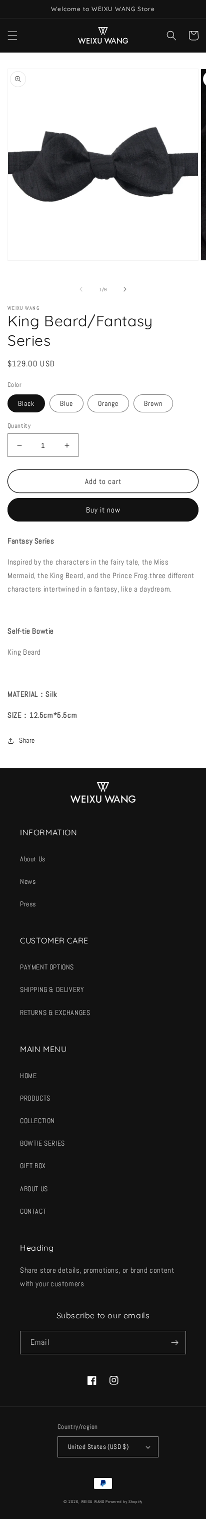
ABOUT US (34, 1188)
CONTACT (33, 1211)
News (28, 881)
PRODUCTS (35, 1098)
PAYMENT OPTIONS (47, 966)
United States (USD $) (98, 1446)
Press (28, 903)
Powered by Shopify (124, 1501)
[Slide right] (125, 289)
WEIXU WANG (92, 1501)
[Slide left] (81, 289)
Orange (108, 403)
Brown (153, 403)
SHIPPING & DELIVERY (52, 989)
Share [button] (27, 740)
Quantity (19, 425)
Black (26, 403)
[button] (13, 36)
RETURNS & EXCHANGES (55, 1012)
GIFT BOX (33, 1165)
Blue (66, 403)
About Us (33, 858)
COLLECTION (37, 1120)
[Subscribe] (175, 1342)
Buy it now (103, 510)
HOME (28, 1075)
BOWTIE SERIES (42, 1143)
